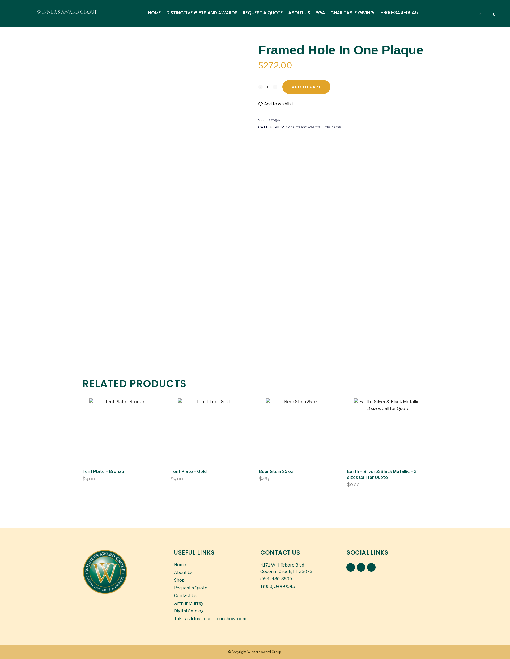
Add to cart (306, 87)
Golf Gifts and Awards (303, 127)
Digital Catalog (189, 611)
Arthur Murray (188, 603)
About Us (183, 572)
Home (180, 564)
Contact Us (185, 595)
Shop (179, 580)
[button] (275, 104)
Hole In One (332, 127)
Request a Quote (190, 587)
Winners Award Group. (264, 652)
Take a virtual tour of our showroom (210, 618)
